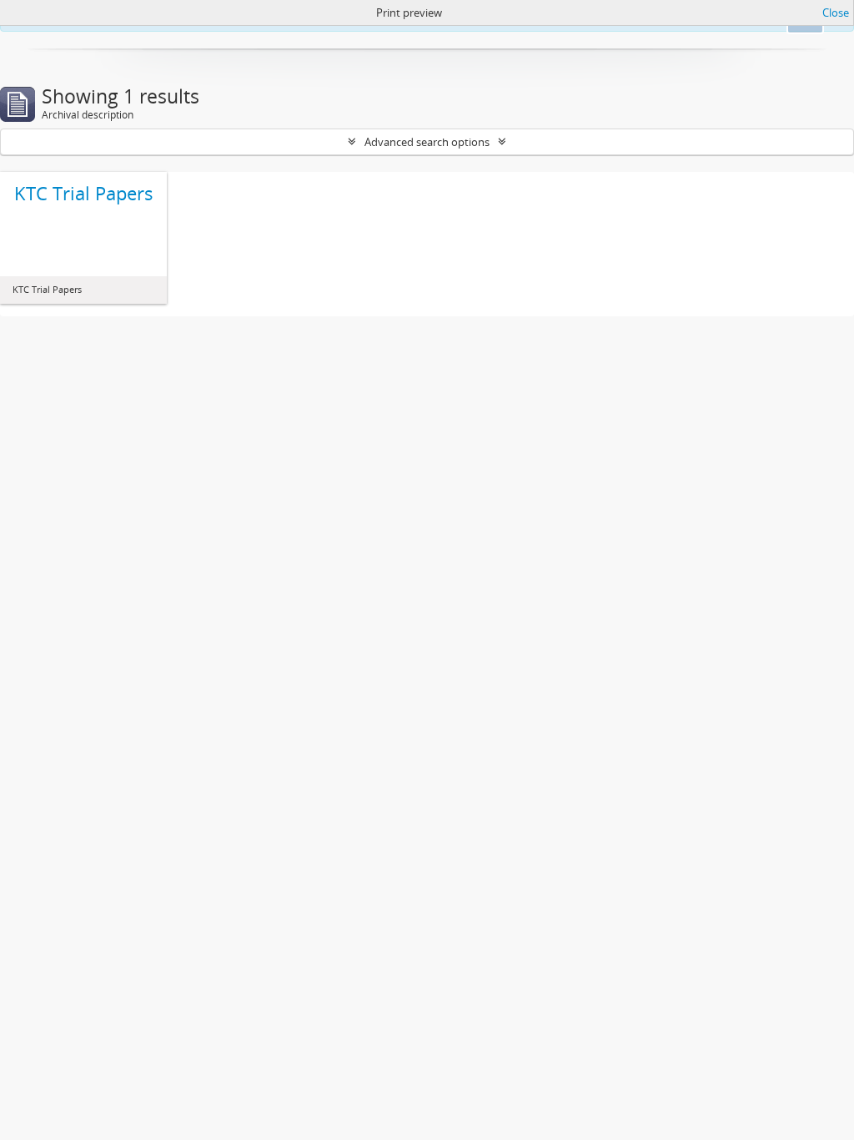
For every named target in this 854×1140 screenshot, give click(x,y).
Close (835, 12)
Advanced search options (427, 141)
